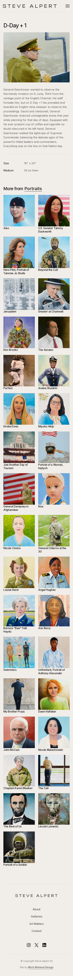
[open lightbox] (36, 57)
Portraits (33, 188)
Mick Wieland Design (40, 967)
